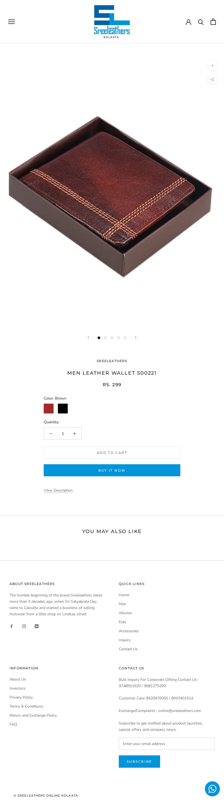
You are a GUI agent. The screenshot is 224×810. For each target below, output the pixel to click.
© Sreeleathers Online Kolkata (46, 795)
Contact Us (128, 649)
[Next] (136, 337)
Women (125, 613)
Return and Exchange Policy (33, 715)
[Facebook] (11, 626)
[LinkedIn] (37, 626)
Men (122, 604)
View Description (58, 490)
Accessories (129, 631)
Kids (122, 622)
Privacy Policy (21, 697)
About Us (18, 679)
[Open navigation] (11, 21)
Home (124, 595)
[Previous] (88, 337)
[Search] (201, 22)
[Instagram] (24, 626)
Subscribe (139, 761)
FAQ (13, 724)
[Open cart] (213, 22)
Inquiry (125, 640)
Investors (17, 688)
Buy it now (112, 470)
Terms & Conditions (26, 706)
